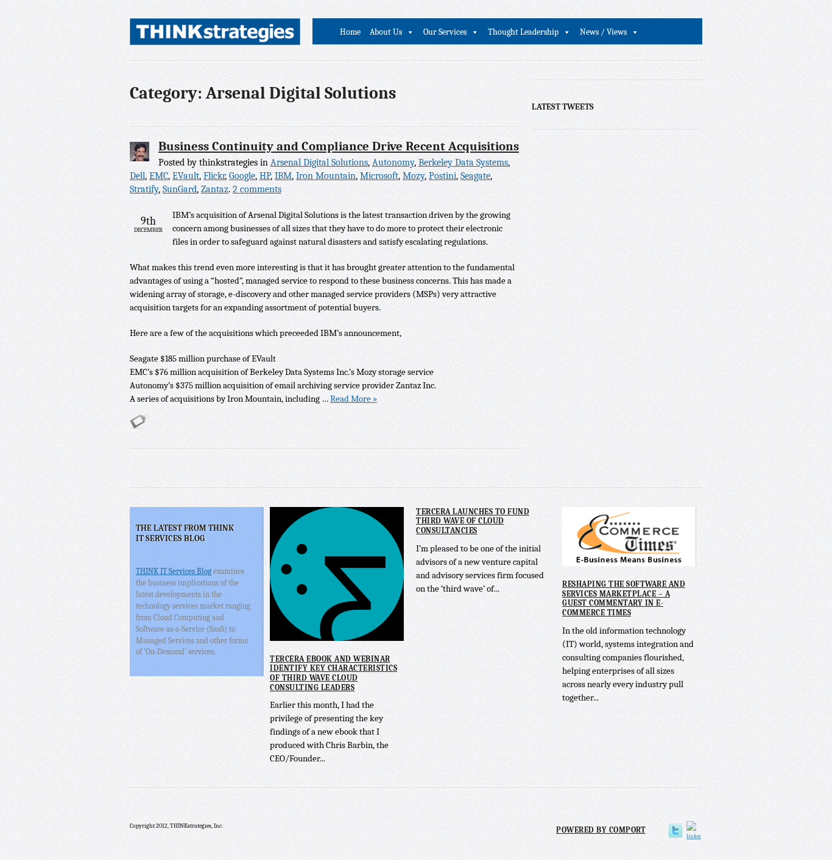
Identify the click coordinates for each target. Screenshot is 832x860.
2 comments (257, 189)
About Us (386, 32)
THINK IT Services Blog (173, 571)
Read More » (353, 398)
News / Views (603, 32)
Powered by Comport (601, 829)
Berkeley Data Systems (463, 162)
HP (264, 175)
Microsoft (379, 175)
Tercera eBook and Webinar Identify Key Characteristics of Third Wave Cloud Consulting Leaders (333, 673)
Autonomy (393, 162)
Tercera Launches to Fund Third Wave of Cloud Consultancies (472, 521)
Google (242, 175)
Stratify (144, 189)
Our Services (445, 32)
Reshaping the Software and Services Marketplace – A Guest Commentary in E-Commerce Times (623, 598)
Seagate (475, 175)
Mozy (414, 175)
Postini (442, 175)
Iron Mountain (326, 175)
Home (350, 32)
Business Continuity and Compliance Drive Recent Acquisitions (338, 146)
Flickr (214, 175)
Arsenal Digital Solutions (319, 162)
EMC (158, 175)
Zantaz (214, 189)
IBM (283, 175)
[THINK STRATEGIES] (215, 35)
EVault (185, 175)
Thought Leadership (523, 32)
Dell (137, 175)
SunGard (180, 189)
